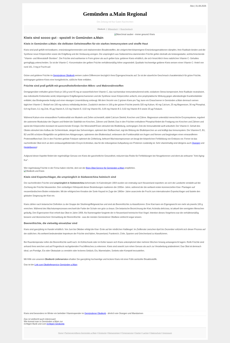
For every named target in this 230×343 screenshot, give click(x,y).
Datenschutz (155, 333)
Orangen (196, 143)
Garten (138, 333)
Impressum (167, 333)
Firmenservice (128, 333)
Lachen (146, 333)
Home (60, 333)
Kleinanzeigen (114, 333)
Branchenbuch (126, 29)
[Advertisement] (115, 289)
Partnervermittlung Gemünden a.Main (81, 333)
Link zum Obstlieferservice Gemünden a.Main (55, 265)
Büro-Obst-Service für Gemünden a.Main (105, 168)
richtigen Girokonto (55, 324)
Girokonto (102, 333)
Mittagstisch (113, 29)
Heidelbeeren (30, 147)
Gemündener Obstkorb (64, 75)
